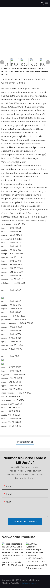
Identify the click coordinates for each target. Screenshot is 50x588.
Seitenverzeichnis (30, 583)
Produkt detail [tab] (25, 442)
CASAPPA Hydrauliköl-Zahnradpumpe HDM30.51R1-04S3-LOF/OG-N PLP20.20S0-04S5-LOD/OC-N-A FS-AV (37, 567)
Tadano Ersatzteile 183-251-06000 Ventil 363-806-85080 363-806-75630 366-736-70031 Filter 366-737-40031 (12, 564)
